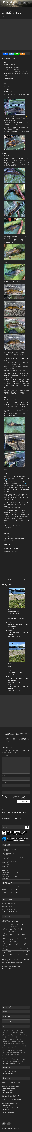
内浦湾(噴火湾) (5, 1045)
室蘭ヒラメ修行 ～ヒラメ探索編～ (9, 849)
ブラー (9, 1054)
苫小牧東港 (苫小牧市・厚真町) (18, 1059)
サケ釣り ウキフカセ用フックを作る (10, 889)
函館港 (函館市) (14, 1041)
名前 (3, 775)
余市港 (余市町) (9, 1052)
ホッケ (27, 1045)
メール (4, 782)
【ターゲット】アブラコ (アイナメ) (12, 733)
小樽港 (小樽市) (12, 1039)
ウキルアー (13, 1043)
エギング (10, 1061)
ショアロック (12, 738)
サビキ (14, 1050)
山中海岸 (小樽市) (22, 1045)
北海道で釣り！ (9, 2)
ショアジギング (22, 1050)
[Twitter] (11, 54)
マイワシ (17, 1050)
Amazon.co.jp (11, 613)
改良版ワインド (5, 895)
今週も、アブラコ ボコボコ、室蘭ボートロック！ (13, 876)
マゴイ (24, 1039)
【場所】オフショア (24, 733)
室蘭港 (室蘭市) (24, 739)
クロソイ (10, 1032)
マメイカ (26, 1059)
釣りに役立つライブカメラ (8, 906)
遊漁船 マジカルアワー (17, 1048)
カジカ (25, 1052)
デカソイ (10, 1048)
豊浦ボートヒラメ (9, 1059)
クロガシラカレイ (5, 1048)
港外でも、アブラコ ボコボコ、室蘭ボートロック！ (13, 868)
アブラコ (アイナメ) (19, 1030)
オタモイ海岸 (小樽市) (6, 1043)
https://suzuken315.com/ (18, 579)
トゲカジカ (18, 738)
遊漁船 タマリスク (11, 1045)
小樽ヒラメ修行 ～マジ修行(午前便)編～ (11, 872)
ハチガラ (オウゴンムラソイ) (7, 1050)
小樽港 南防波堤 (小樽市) (22, 1041)
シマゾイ (10, 1034)
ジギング (14, 1052)
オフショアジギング (19, 1063)
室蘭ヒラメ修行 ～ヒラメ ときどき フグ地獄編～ (13, 857)
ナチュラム (17, 613)
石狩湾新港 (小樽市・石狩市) (18, 1061)
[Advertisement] (16, 34)
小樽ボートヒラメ (5, 1063)
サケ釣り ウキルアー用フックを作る (10, 892)
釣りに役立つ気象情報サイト (8, 903)
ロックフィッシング (6, 1030)
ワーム (17, 1034)
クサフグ (4, 1059)
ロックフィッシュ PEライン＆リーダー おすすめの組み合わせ (16, 887)
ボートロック (24, 738)
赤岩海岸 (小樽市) (18, 1043)
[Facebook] (5, 54)
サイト (4, 789)
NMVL (13, 11)
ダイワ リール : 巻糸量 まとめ (8, 909)
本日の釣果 (17, 734)
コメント (5, 755)
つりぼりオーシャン (19, 1039)
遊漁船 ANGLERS (6, 1039)
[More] (22, 54)
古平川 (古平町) (12, 1063)
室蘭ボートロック (16, 739)
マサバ (23, 1043)
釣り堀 (17, 1045)
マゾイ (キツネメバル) (22, 1034)
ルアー (10, 1041)
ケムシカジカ (5, 1054)
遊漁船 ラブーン (21, 1032)
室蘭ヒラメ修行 (5, 865)
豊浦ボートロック (20, 1052)
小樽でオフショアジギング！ (8, 853)
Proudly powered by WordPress (10, 1128)
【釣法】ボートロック (9, 734)
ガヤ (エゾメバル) (5, 1032)
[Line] (17, 54)
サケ (14, 1034)
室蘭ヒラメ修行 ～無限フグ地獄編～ (10, 861)
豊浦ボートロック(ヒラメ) (15, 1054)
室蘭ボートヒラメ (5, 1061)
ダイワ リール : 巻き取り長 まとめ (9, 911)
